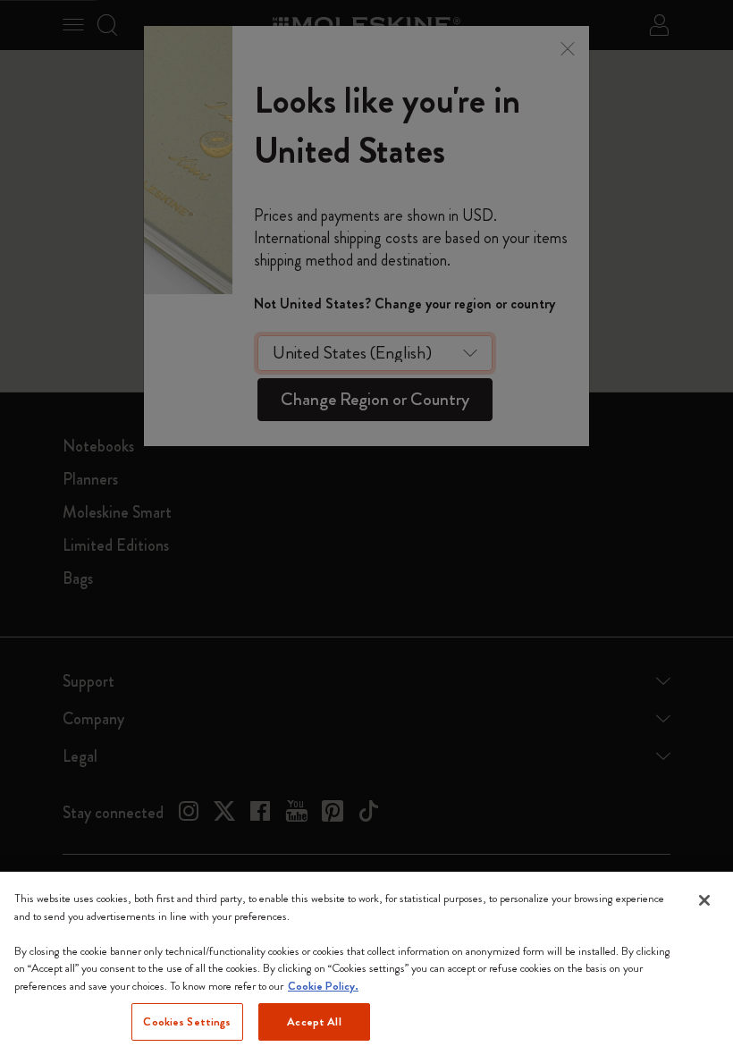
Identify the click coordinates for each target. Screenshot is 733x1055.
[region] (366, 963)
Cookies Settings (187, 1021)
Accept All (314, 1021)
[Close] (704, 900)
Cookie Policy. (323, 985)
